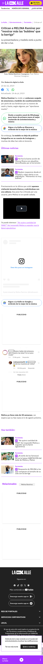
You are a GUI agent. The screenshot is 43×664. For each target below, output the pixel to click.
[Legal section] (40, 623)
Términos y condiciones (17, 631)
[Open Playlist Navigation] (40, 660)
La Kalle (4, 22)
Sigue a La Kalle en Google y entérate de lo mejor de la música (22, 302)
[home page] (21, 572)
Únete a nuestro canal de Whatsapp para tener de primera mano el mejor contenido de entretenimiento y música (24, 118)
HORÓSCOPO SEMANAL (20, 8)
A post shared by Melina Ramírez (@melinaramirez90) (23, 292)
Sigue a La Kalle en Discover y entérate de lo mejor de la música (22, 128)
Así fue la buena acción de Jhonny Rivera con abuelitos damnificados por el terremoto (27, 161)
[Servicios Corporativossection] (40, 617)
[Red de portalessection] (40, 611)
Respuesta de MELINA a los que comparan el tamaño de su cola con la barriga (28, 471)
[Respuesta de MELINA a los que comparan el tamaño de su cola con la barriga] (7, 470)
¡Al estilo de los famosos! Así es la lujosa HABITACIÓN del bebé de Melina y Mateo (28, 458)
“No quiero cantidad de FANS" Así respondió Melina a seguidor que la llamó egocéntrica (27, 443)
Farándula (28, 22)
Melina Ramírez (27, 484)
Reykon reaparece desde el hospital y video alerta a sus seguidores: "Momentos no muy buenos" (28, 175)
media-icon (21, 660)
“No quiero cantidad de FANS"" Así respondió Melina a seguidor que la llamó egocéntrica (20, 225)
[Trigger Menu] (3, 3)
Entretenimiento (16, 22)
